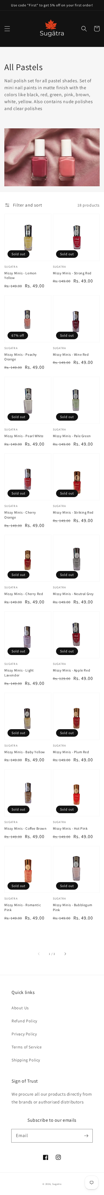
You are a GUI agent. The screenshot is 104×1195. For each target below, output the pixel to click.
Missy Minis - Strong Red (72, 273)
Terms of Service (27, 1047)
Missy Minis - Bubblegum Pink (72, 907)
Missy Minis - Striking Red (73, 512)
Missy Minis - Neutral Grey (73, 594)
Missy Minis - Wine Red (71, 354)
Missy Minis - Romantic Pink (22, 907)
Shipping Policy (26, 1060)
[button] (7, 28)
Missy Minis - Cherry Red (23, 594)
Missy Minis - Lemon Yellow (20, 275)
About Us (20, 1007)
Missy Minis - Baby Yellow (24, 752)
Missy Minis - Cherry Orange (20, 514)
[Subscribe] (86, 1135)
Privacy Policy (24, 1034)
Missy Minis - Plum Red (71, 752)
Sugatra (57, 1183)
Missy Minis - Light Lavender (19, 672)
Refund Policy (24, 1020)
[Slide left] (39, 954)
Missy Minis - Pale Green (72, 436)
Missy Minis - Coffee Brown (25, 828)
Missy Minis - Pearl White (24, 436)
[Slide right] (65, 954)
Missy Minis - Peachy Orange (20, 357)
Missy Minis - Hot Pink (70, 828)
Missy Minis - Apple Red (71, 670)
